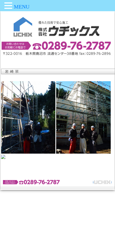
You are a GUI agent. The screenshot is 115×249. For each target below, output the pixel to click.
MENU (21, 7)
